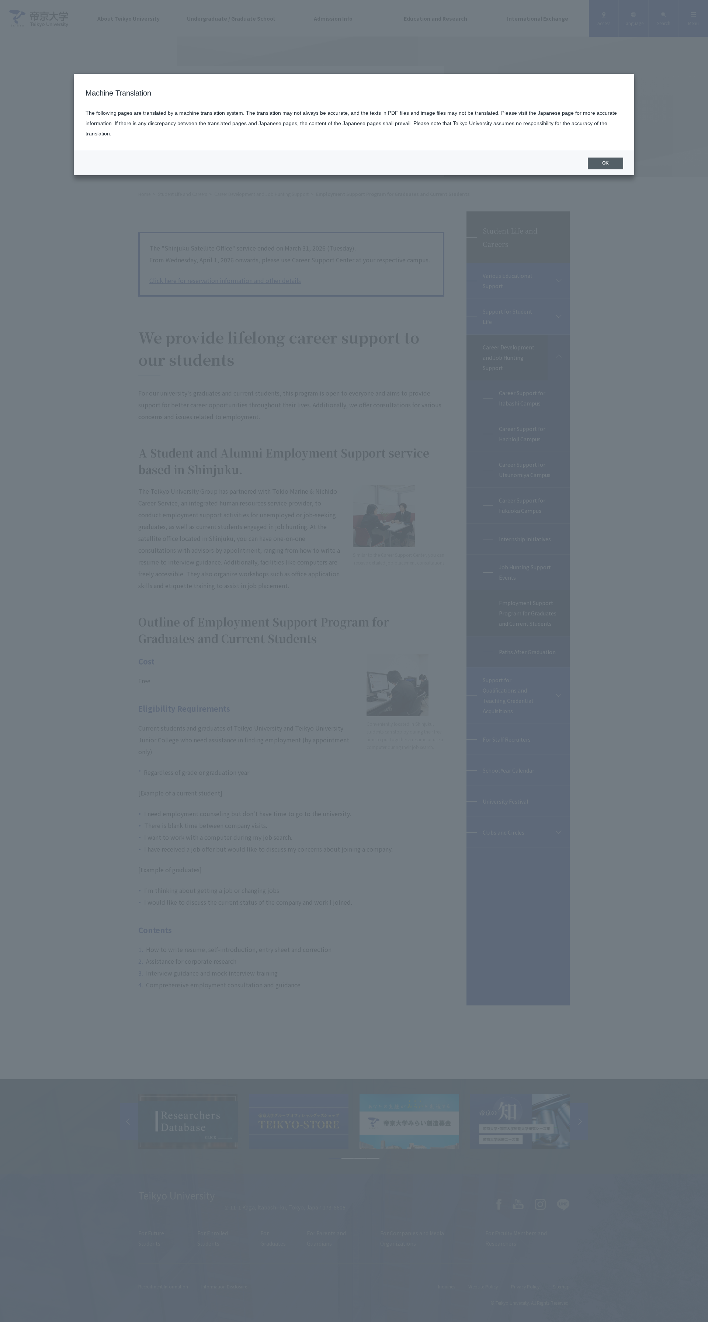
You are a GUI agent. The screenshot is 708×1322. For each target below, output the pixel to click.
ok (605, 163)
